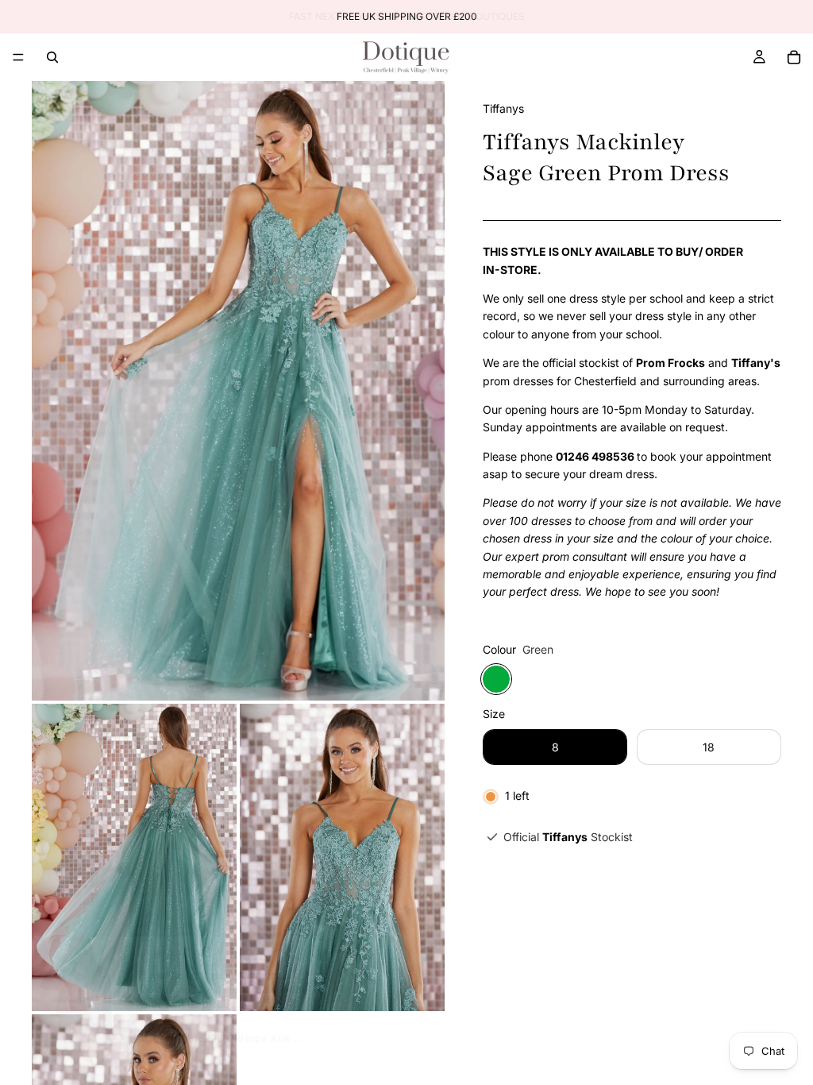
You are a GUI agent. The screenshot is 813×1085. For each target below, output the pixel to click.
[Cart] (793, 57)
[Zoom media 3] (342, 857)
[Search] (52, 57)
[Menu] (18, 57)
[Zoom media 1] (238, 391)
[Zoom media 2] (134, 857)
